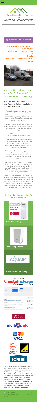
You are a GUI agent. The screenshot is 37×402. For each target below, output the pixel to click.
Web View (30, 394)
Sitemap (12, 392)
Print (7, 392)
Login (31, 392)
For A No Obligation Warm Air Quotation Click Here (18, 40)
